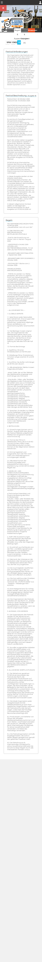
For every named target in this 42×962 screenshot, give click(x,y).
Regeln (9, 220)
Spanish (8, 42)
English (13, 42)
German (19, 42)
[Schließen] (3, 8)
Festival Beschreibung (21, 96)
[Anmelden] (40, 2)
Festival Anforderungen (17, 52)
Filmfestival (12, 30)
